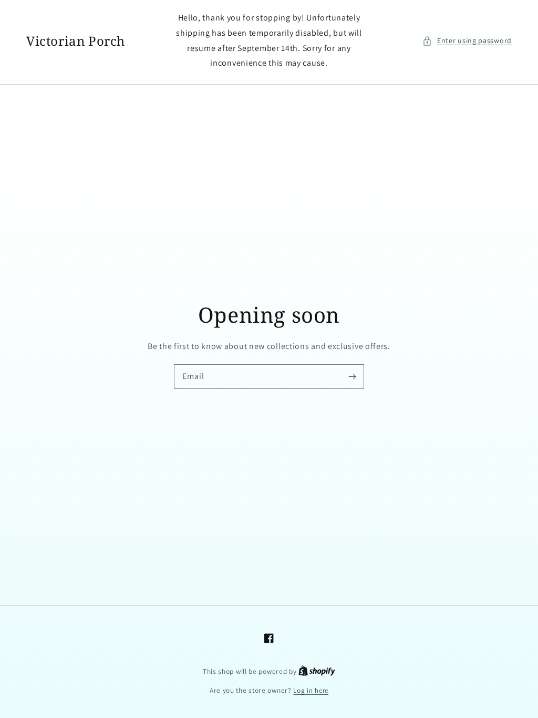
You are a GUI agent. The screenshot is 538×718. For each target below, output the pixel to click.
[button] (467, 40)
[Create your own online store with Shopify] (316, 671)
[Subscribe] (352, 376)
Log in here (310, 690)
